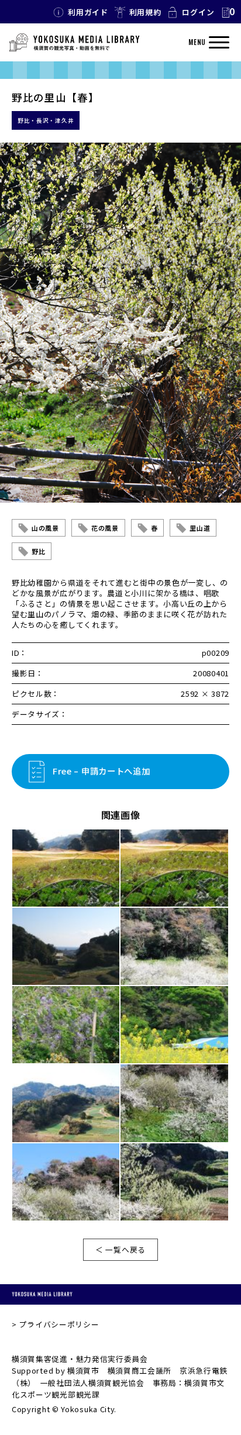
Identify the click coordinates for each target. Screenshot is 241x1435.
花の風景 (105, 527)
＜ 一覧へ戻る (120, 1249)
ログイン (198, 12)
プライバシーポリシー (59, 1324)
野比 (38, 551)
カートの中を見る (227, 12)
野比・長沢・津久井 (46, 120)
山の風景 (45, 527)
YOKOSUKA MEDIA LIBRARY (42, 1294)
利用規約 (145, 12)
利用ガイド (88, 12)
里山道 (200, 527)
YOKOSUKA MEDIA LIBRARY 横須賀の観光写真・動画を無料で (74, 42)
